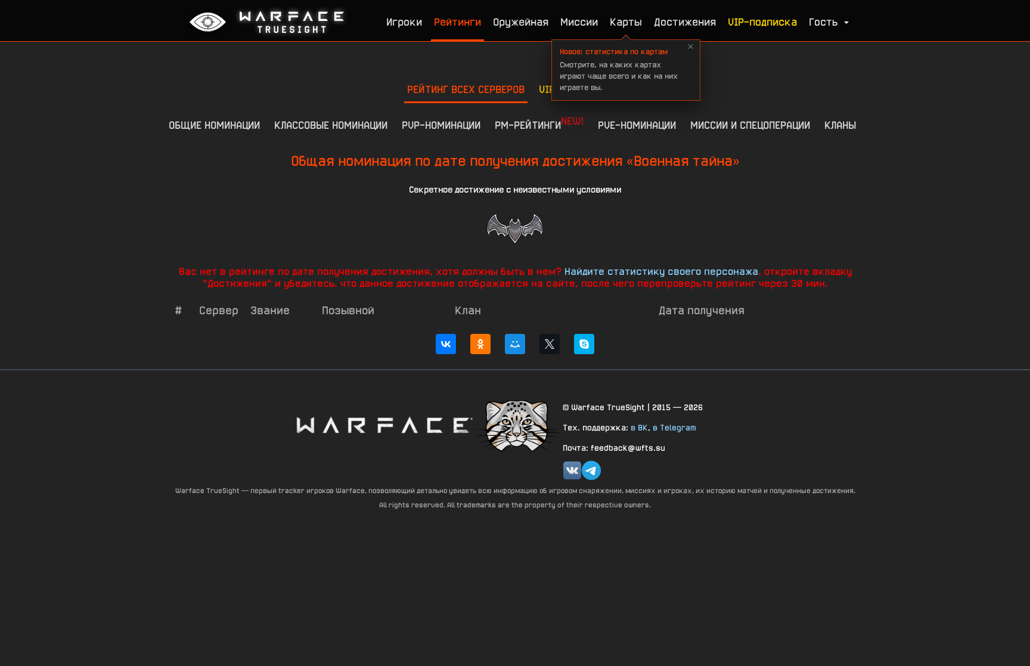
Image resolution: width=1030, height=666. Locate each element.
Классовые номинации (330, 125)
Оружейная (520, 22)
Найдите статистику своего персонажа (661, 271)
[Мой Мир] (515, 344)
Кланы (840, 125)
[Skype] (584, 344)
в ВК (639, 427)
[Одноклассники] (480, 344)
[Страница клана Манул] (518, 425)
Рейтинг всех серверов (466, 89)
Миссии (579, 22)
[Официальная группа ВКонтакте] (572, 470)
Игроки (404, 22)
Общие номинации (214, 125)
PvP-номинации (441, 125)
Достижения (685, 22)
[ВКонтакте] (446, 344)
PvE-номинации (637, 125)
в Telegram (674, 427)
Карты (626, 22)
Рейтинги (457, 22)
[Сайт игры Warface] (383, 425)
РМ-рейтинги (539, 123)
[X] (549, 344)
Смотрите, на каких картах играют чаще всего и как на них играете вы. (619, 69)
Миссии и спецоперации (750, 125)
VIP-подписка (762, 22)
